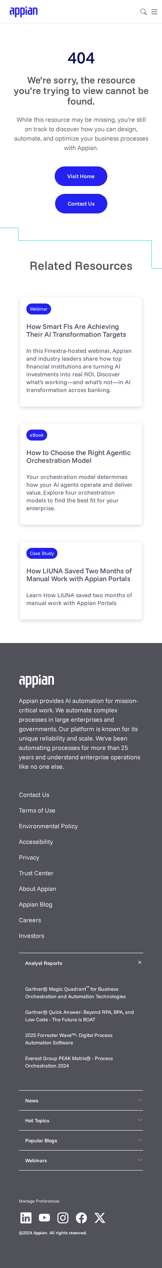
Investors (31, 935)
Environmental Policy (48, 826)
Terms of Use (37, 810)
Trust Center (36, 873)
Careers (30, 920)
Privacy (29, 857)
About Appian (37, 888)
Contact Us (34, 794)
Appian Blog (35, 904)
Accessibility (36, 841)
